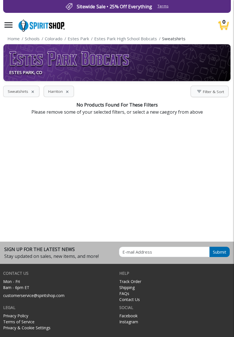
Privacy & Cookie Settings (27, 327)
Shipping (127, 287)
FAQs (124, 293)
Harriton (58, 91)
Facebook (128, 315)
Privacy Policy (15, 315)
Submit (219, 252)
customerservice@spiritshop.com (33, 295)
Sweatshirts (21, 91)
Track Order (130, 281)
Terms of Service (19, 321)
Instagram (128, 321)
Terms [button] (163, 6)
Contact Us (129, 299)
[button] (8, 25)
